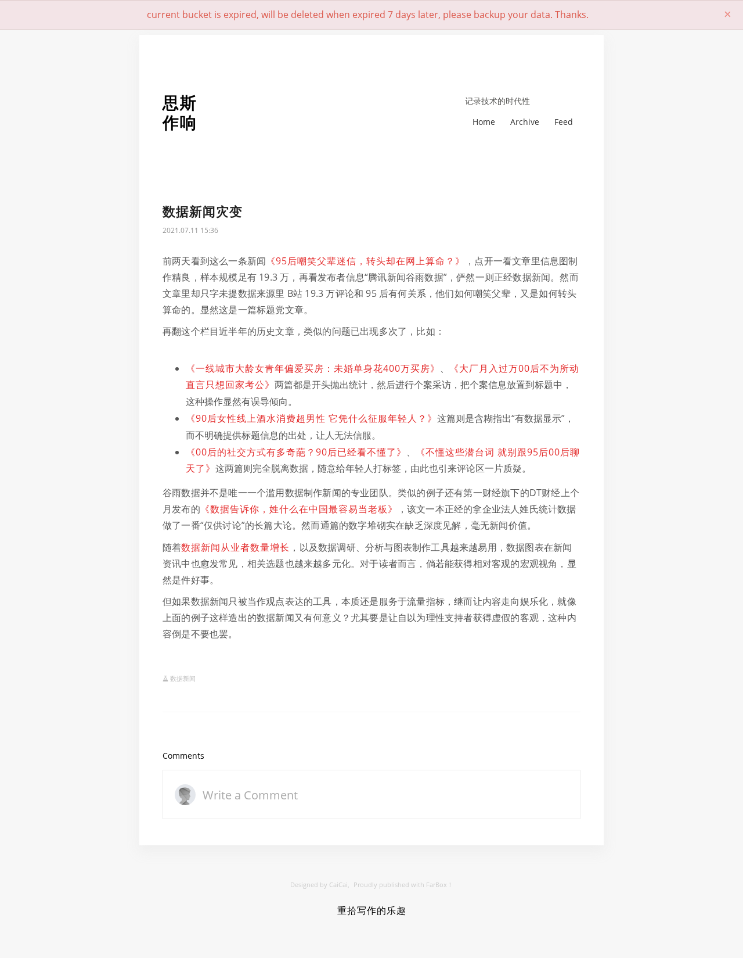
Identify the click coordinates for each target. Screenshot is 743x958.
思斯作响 (180, 112)
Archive (524, 121)
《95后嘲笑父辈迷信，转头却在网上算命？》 (365, 260)
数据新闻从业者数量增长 (235, 547)
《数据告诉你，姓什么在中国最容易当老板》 (299, 509)
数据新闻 (183, 678)
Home (484, 121)
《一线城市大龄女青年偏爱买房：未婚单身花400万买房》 (313, 368)
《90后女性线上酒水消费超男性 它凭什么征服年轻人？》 (311, 418)
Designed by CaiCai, (319, 884)
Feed (563, 121)
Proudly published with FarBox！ (403, 884)
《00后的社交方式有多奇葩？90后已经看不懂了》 (296, 452)
